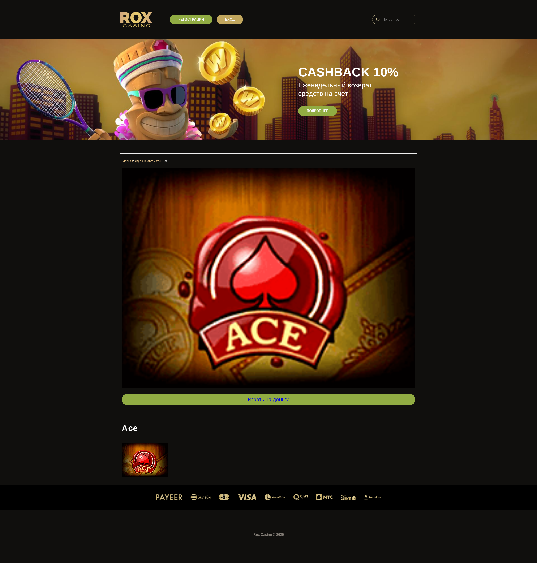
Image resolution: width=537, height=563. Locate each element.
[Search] (378, 19)
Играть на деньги (268, 399)
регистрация (191, 19)
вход (230, 19)
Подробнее (317, 111)
